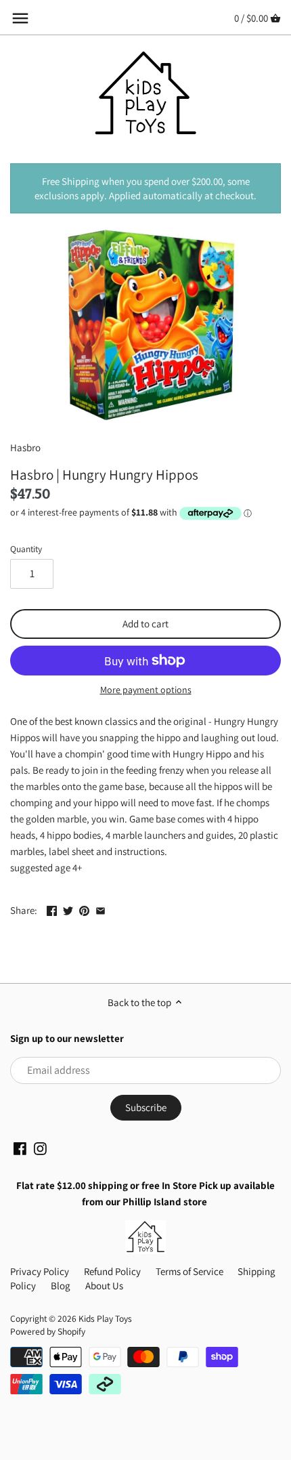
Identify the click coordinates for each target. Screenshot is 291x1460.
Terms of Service (189, 1271)
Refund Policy (112, 1271)
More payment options (146, 690)
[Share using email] (100, 908)
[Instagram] (40, 1147)
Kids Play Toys (105, 1318)
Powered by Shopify (47, 1331)
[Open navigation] (20, 18)
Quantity (26, 548)
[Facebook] (20, 1147)
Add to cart (145, 623)
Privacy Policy (39, 1271)
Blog (60, 1285)
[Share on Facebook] (52, 908)
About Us (104, 1285)
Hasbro (25, 447)
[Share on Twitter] (68, 908)
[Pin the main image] (84, 908)
